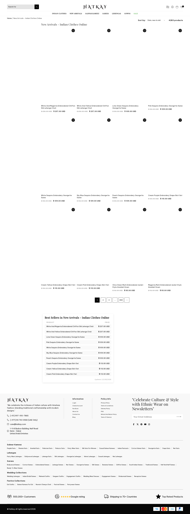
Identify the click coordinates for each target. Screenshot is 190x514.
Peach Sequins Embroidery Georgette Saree (128, 196)
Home (9, 18)
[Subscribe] (178, 416)
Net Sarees (70, 465)
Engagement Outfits (73, 476)
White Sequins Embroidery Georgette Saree (56, 196)
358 (121, 300)
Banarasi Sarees (107, 465)
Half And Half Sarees (168, 465)
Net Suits (176, 448)
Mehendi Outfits (44, 476)
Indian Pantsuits (123, 448)
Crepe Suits (166, 448)
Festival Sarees (59, 484)
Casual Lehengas (104, 456)
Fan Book (75, 408)
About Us (75, 411)
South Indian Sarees (136, 465)
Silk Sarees (95, 465)
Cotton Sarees (28, 465)
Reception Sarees (140, 476)
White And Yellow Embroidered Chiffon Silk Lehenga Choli (93, 107)
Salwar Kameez (92, 13)
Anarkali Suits (34, 448)
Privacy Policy (105, 403)
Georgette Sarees (83, 465)
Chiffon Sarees (121, 465)
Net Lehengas (117, 456)
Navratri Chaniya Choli (43, 484)
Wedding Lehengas (13, 476)
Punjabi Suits (11, 448)
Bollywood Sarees (13, 465)
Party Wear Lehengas (14, 456)
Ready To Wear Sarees (15, 468)
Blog (73, 417)
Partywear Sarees (73, 484)
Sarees (105, 13)
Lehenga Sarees (57, 465)
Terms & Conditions (107, 405)
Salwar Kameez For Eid (25, 484)
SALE (136, 13)
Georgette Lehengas (74, 456)
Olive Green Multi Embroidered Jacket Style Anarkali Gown (127, 286)
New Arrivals (76, 13)
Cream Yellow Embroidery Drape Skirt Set (58, 285)
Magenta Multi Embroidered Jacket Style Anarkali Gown (165, 286)
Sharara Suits (22, 448)
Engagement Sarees (109, 476)
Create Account (77, 405)
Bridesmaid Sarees (125, 476)
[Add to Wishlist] (73, 30)
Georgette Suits (153, 448)
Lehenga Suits (47, 456)
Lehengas (116, 13)
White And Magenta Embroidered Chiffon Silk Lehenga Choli (58, 107)
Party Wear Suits (73, 448)
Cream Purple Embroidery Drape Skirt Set (165, 195)
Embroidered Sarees (42, 465)
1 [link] (97, 300)
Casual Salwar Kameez (107, 448)
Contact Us (76, 414)
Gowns (127, 13)
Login (74, 403)
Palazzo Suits (60, 448)
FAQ (102, 411)
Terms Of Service (106, 417)
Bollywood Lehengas (32, 456)
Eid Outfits (10, 484)
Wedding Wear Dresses (91, 476)
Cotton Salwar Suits (138, 448)
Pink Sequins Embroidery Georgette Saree (165, 106)
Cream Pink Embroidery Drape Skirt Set (93, 285)
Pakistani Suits (47, 448)
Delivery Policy (105, 408)
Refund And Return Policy (109, 414)
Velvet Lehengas (89, 456)
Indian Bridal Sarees (29, 476)
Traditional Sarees (151, 465)
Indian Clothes (59, 13)
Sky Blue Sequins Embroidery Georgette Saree (93, 196)
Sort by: (141, 20)
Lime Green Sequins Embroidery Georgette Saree (125, 107)
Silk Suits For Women (89, 448)
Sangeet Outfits (58, 476)
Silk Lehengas (59, 456)
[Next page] (127, 300)
